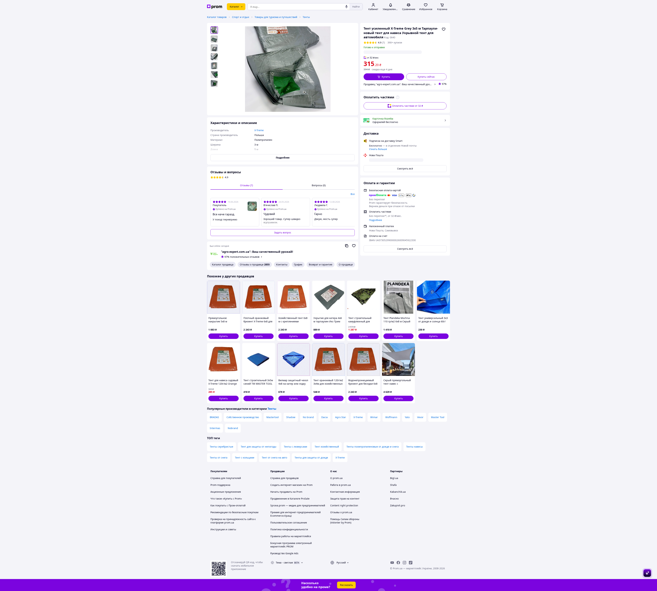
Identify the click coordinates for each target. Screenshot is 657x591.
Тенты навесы (414, 446)
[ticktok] (411, 563)
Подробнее (375, 220)
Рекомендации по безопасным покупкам (234, 512)
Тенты (306, 17)
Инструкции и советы (223, 529)
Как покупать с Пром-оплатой (228, 505)
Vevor (420, 417)
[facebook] (398, 563)
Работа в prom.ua (340, 485)
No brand (308, 417)
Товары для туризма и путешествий (276, 17)
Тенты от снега (218, 457)
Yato (407, 417)
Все (353, 194)
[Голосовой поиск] (346, 6)
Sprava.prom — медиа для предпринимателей (297, 505)
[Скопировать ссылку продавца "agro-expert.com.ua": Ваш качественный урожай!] (347, 246)
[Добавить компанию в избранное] (354, 246)
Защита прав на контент (344, 498)
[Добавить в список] (444, 29)
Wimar (374, 417)
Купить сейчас (426, 76)
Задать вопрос (282, 232)
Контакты (281, 264)
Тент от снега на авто (274, 457)
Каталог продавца (222, 264)
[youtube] (392, 563)
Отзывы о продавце (255, 264)
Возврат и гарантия (320, 264)
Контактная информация (345, 491)
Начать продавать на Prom (286, 491)
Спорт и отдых (240, 17)
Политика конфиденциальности (289, 529)
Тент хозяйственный (327, 446)
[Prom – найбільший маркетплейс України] (214, 7)
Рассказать (346, 585)
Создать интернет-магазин (286, 485)
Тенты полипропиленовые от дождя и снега (372, 446)
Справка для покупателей (225, 478)
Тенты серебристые (221, 446)
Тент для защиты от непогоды (258, 446)
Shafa (393, 485)
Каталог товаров (217, 17)
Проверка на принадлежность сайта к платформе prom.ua (233, 520)
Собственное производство (243, 417)
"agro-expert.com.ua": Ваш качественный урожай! (257, 252)
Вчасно (394, 498)
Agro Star (340, 417)
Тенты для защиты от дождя (311, 457)
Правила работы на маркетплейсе (290, 536)
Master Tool (437, 417)
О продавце (346, 264)
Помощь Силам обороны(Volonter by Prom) (344, 520)
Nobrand (233, 428)
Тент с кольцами (244, 457)
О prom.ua (336, 478)
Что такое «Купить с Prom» (226, 498)
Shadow (290, 417)
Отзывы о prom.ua (341, 512)
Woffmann (391, 417)
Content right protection (344, 505)
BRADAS (214, 417)
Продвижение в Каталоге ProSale (290, 498)
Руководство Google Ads (284, 553)
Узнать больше (378, 149)
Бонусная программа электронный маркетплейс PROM (291, 544)
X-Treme (358, 417)
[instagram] (404, 563)
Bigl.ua (394, 478)
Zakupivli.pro (397, 505)
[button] (384, 76)
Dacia (324, 417)
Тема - (284, 562)
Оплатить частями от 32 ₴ (407, 105)
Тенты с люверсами (295, 446)
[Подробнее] (398, 97)
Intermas (215, 428)
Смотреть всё (405, 168)
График (298, 264)
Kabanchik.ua (398, 491)
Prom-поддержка (220, 485)
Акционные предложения (225, 491)
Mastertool (272, 417)
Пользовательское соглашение (288, 522)
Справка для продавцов (284, 478)
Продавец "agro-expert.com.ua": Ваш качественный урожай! (398, 84)
